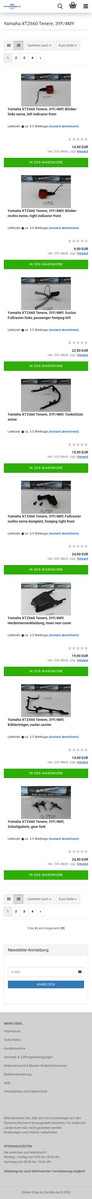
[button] (9, 46)
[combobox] (39, 46)
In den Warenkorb (46, 162)
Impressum (12, 1031)
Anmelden (46, 984)
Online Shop (30, 1192)
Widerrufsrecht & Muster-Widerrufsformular (35, 1066)
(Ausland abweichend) (64, 126)
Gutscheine (12, 1040)
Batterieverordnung (17, 1074)
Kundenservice (14, 1048)
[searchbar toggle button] (60, 6)
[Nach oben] (78, 1191)
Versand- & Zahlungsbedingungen (28, 1057)
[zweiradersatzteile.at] (10, 6)
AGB (7, 1083)
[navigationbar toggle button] (85, 6)
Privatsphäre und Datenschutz (25, 1091)
